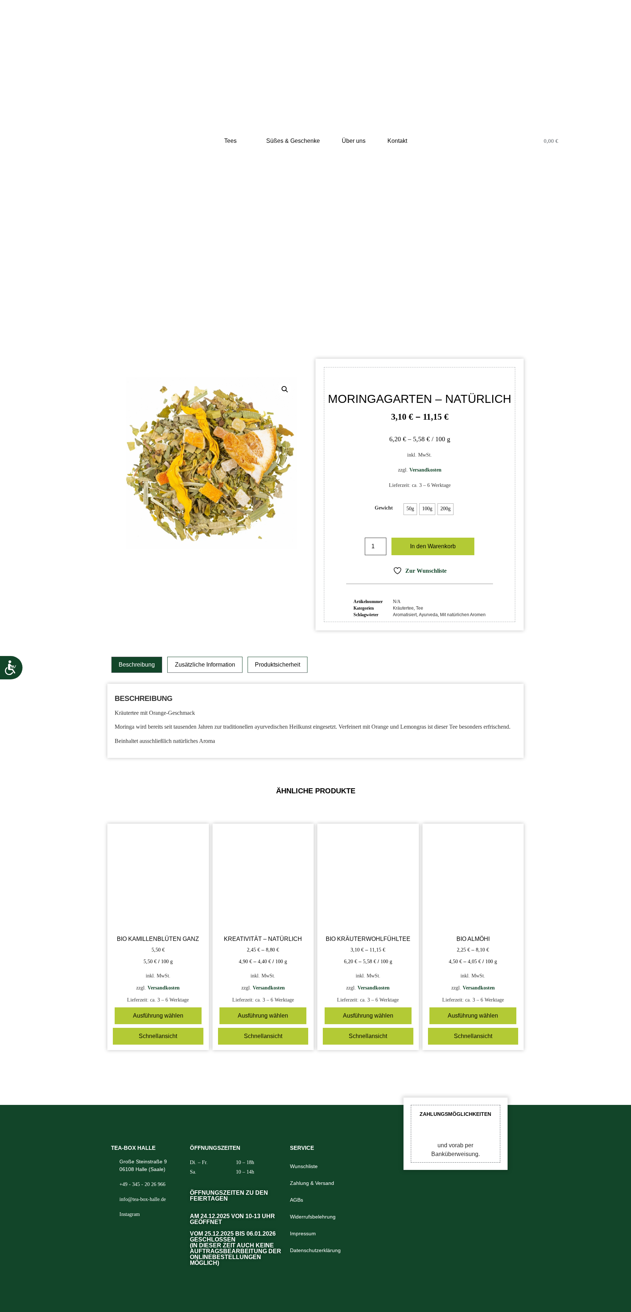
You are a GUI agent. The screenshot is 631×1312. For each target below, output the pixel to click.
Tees (230, 141)
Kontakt (397, 141)
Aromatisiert (405, 614)
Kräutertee (307, 313)
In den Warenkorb (433, 546)
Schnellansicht (158, 1036)
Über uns (354, 141)
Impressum (303, 1233)
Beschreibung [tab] (137, 664)
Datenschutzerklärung (315, 1250)
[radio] (410, 509)
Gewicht (384, 507)
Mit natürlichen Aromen (463, 614)
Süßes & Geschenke (293, 141)
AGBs (296, 1200)
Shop (269, 313)
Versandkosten (425, 470)
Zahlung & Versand (312, 1183)
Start (252, 313)
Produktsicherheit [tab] (277, 664)
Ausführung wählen (158, 1015)
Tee (284, 313)
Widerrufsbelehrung (313, 1217)
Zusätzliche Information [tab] (205, 664)
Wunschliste (304, 1166)
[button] (284, 389)
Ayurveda (428, 614)
